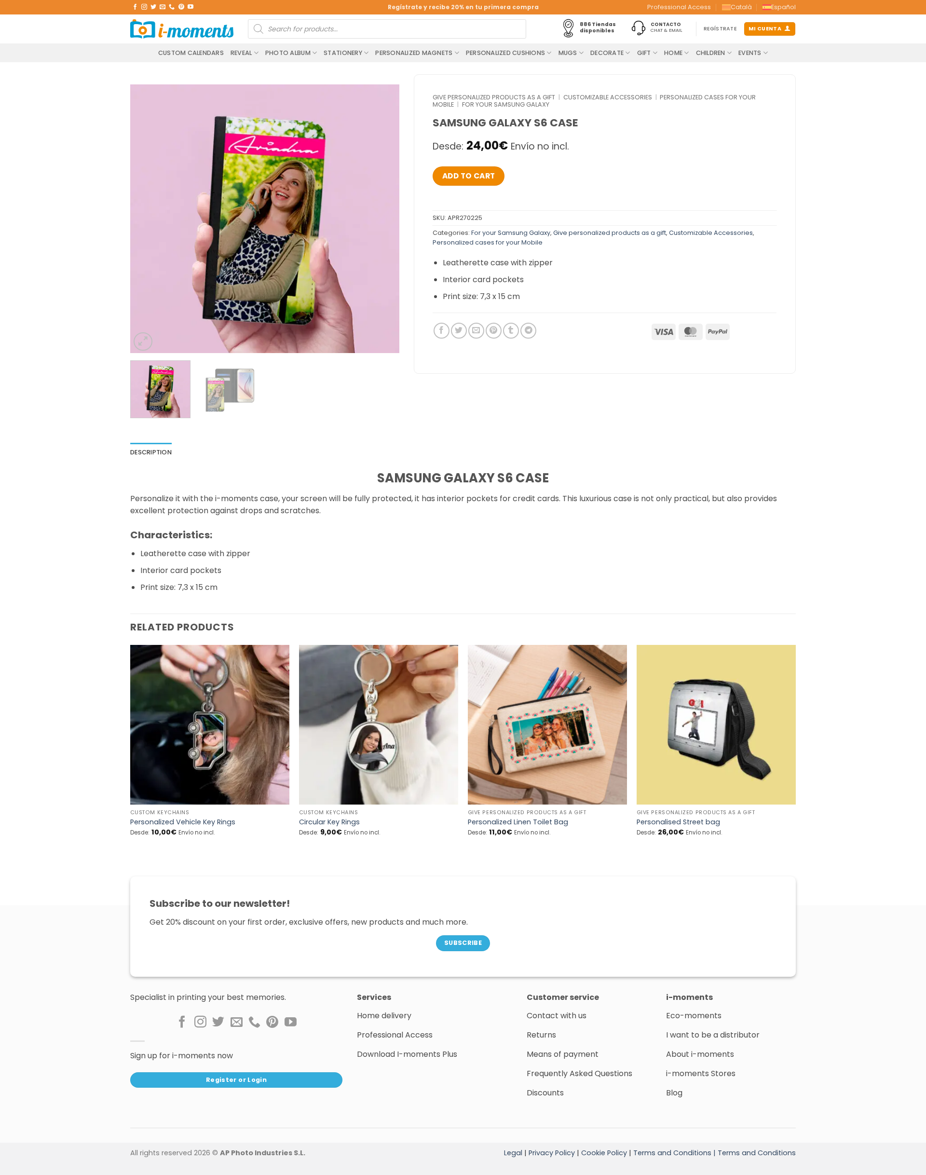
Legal (513, 1153)
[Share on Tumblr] (511, 331)
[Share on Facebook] (441, 331)
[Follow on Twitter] (153, 7)
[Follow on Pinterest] (181, 7)
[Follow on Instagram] (144, 7)
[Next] (381, 219)
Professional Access (679, 7)
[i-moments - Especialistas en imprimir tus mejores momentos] (181, 29)
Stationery (343, 53)
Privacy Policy (552, 1153)
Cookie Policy (604, 1153)
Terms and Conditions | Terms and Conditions (714, 1153)
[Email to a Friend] (476, 331)
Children (710, 53)
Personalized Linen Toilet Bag (518, 822)
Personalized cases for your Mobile (488, 242)
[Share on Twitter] (459, 331)
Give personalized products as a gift (494, 97)
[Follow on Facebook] (135, 7)
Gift (644, 53)
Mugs (567, 53)
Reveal (241, 53)
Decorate (607, 53)
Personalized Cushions (505, 53)
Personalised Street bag (678, 822)
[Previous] (147, 219)
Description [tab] (151, 452)
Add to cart (468, 176)
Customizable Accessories (607, 97)
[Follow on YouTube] (190, 7)
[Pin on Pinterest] (494, 331)
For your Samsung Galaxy (505, 104)
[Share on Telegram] (528, 331)
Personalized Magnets (413, 53)
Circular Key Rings (329, 822)
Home (673, 53)
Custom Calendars (191, 53)
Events (750, 53)
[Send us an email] (162, 7)
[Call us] (172, 7)
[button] (143, 341)
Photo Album (288, 53)
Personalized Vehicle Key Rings (182, 822)
